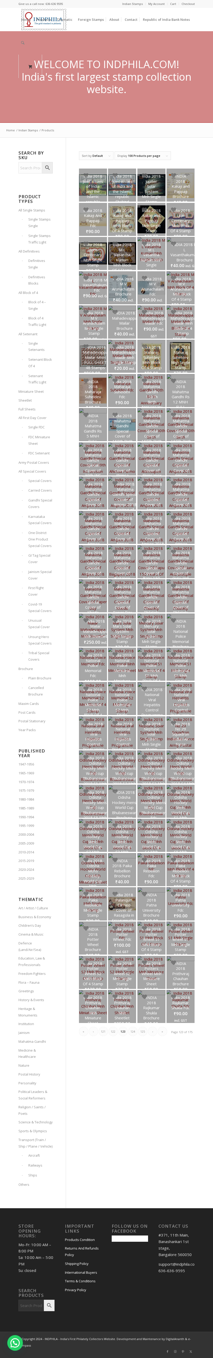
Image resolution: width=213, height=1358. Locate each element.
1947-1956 (26, 764)
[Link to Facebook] (167, 1351)
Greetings (26, 991)
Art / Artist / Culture (33, 908)
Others (23, 1184)
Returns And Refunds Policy (82, 1251)
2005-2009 (26, 843)
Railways (35, 1165)
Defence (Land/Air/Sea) (29, 946)
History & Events (31, 999)
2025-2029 (26, 878)
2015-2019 (26, 860)
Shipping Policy (77, 1263)
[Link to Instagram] (175, 1351)
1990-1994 (26, 817)
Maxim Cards (28, 703)
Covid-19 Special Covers (40, 607)
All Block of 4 (28, 292)
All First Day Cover (32, 417)
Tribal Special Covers (38, 656)
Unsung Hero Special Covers (40, 640)
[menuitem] (133, 4)
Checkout (188, 4)
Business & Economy (34, 917)
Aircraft (34, 1155)
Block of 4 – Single (37, 305)
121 (103, 1031)
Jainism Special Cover (40, 575)
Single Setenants (36, 346)
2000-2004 (26, 834)
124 (132, 1031)
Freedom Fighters (32, 973)
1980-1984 (26, 799)
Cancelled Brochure (36, 691)
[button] (15, 1343)
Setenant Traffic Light (37, 379)
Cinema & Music (30, 934)
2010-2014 (26, 852)
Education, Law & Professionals (31, 961)
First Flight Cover (36, 591)
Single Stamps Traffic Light (39, 238)
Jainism (24, 1032)
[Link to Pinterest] (183, 1351)
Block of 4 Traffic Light (37, 321)
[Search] (22, 43)
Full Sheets (27, 409)
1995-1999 (26, 825)
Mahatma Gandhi (32, 1041)
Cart (173, 4)
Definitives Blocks (36, 280)
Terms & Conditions (80, 1281)
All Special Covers (32, 471)
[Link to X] (191, 1351)
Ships (32, 1175)
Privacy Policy (75, 1290)
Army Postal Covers (33, 462)
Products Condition (80, 1239)
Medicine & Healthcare (27, 1053)
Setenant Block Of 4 (40, 362)
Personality (27, 1083)
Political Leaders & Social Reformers (32, 1094)
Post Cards (27, 712)
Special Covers (40, 480)
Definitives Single (36, 263)
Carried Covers (40, 490)
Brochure (25, 668)
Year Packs (27, 730)
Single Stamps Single (39, 222)
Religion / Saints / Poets (32, 1110)
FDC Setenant (39, 453)
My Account (156, 4)
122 (113, 1031)
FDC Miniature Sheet (39, 440)
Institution (26, 1023)
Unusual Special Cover (39, 623)
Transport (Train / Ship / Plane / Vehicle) (35, 1143)
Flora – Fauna (28, 982)
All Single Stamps (31, 210)
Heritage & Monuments (27, 1012)
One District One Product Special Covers (40, 539)
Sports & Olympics (32, 1131)
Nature (23, 1065)
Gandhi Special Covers (40, 503)
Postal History (29, 1074)
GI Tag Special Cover (39, 558)
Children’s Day (29, 925)
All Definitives (29, 251)
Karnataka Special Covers (40, 519)
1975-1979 (26, 790)
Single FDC (36, 427)
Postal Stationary (31, 721)
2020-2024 (26, 869)
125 (142, 1031)
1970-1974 (26, 782)
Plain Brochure (39, 678)
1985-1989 (26, 808)
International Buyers (81, 1272)
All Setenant (27, 334)
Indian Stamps (132, 4)
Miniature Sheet (31, 391)
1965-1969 (26, 773)
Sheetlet (25, 400)
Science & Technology (35, 1122)
